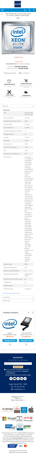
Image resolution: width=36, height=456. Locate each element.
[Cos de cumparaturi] (30, 10)
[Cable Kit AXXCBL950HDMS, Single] (9, 324)
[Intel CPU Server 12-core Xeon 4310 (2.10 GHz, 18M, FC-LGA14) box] (18, 37)
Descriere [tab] (5, 106)
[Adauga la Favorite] (10, 344)
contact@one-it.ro (19, 389)
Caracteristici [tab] (6, 297)
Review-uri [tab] (6, 300)
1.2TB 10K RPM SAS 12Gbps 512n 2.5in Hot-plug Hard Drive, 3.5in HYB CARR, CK (26, 333)
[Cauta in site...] (34, 10)
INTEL (18, 18)
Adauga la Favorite (10, 73)
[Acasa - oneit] (18, 4)
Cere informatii (24, 73)
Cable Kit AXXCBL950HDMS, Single (10, 333)
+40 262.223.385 (19, 387)
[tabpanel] (18, 37)
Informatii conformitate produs (11, 293)
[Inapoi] (1, 14)
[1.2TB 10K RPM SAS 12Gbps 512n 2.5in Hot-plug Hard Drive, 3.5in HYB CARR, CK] (26, 324)
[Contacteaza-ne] (25, 10)
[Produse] (2, 10)
